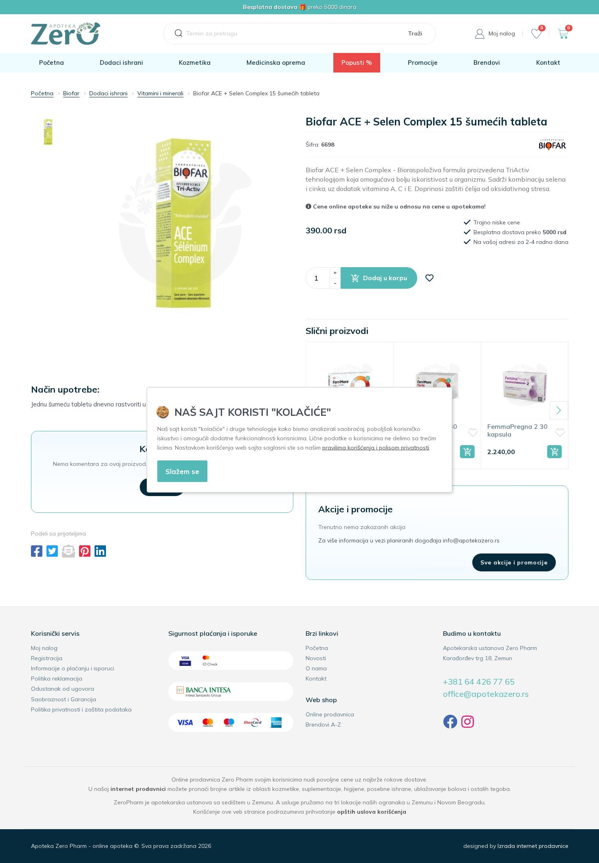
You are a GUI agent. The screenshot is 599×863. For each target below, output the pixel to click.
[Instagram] (467, 725)
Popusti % (356, 62)
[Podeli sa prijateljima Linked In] (100, 551)
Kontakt (548, 62)
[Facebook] (450, 725)
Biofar (71, 93)
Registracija (46, 658)
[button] (379, 278)
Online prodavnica (330, 714)
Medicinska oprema (276, 62)
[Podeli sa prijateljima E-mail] (68, 551)
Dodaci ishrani (121, 62)
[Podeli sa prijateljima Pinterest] (84, 551)
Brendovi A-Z (323, 724)
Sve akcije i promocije (513, 562)
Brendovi (486, 62)
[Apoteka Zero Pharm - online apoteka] (65, 33)
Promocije (423, 62)
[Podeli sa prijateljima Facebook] (36, 551)
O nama (316, 668)
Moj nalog (44, 648)
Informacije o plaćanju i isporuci (72, 668)
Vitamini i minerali (160, 93)
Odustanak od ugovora (62, 688)
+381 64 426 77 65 (479, 681)
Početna (51, 62)
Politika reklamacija (56, 678)
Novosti (316, 658)
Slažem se (182, 471)
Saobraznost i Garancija (63, 699)
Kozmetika (195, 62)
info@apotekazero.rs (471, 540)
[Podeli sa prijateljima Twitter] (52, 551)
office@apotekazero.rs (486, 694)
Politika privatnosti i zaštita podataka (81, 709)
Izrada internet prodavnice (533, 846)
